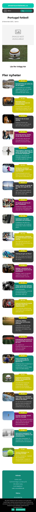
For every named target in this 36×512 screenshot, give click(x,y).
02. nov (23, 300)
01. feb (23, 251)
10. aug (23, 336)
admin (17, 21)
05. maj (23, 216)
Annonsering (18, 497)
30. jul (23, 182)
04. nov (23, 132)
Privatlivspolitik (20, 509)
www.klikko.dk (19, 488)
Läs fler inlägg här (18, 67)
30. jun (23, 81)
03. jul (23, 200)
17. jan (23, 412)
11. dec (23, 265)
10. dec (23, 283)
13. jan (23, 116)
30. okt (23, 148)
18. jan (23, 355)
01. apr (23, 98)
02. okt (23, 165)
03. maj (23, 233)
